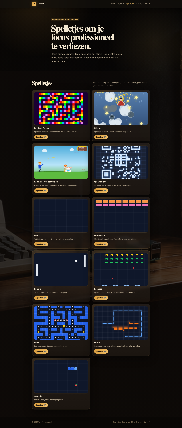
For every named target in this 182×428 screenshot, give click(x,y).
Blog (133, 422)
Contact (147, 4)
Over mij (139, 4)
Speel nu (41, 137)
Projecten (120, 4)
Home (113, 4)
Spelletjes (130, 4)
